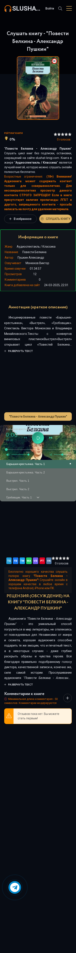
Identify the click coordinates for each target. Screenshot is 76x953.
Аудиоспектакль (27, 162)
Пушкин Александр (31, 257)
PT (42, 560)
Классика (50, 162)
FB (15, 560)
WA (29, 560)
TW (22, 560)
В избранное (22, 219)
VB (35, 560)
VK (49, 560)
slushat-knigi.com (26, 8)
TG (9, 560)
